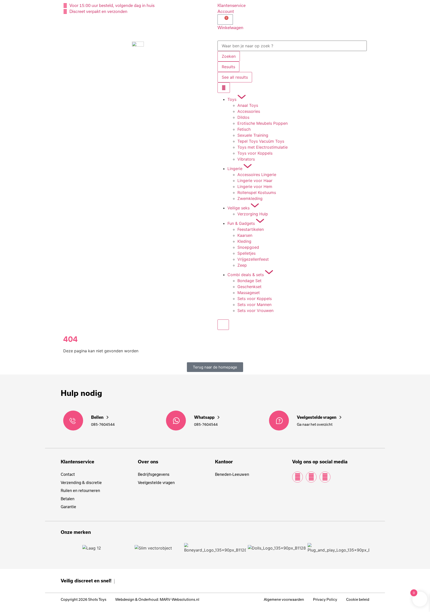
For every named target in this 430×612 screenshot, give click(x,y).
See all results (235, 77)
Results (228, 66)
